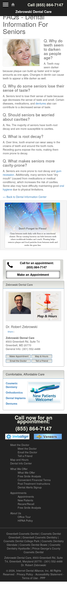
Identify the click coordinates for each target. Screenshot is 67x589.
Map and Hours (19, 459)
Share (10, 331)
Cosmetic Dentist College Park (21, 541)
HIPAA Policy (25, 520)
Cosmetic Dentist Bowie (33, 545)
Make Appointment (18, 356)
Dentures (11, 403)
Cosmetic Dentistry (12, 385)
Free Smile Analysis (29, 476)
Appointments (18, 493)
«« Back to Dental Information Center (25, 197)
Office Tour (24, 517)
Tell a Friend (42, 360)
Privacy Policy (25, 574)
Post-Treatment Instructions (34, 483)
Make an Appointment (33, 274)
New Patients (25, 500)
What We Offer (19, 469)
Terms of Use (30, 578)
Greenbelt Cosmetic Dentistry (40, 537)
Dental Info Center (21, 463)
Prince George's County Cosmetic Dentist (42, 550)
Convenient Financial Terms (34, 480)
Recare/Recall (26, 504)
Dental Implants (16, 398)
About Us (15, 513)
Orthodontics (14, 392)
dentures (41, 103)
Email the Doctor (18, 360)
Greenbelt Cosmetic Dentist (22, 533)
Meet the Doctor (19, 445)
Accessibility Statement (48, 574)
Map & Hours (41, 356)
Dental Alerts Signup (30, 487)
